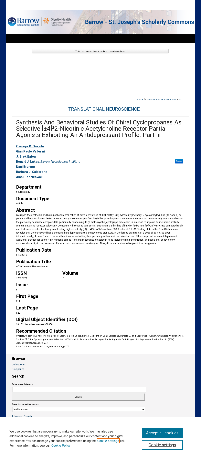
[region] (100, 438)
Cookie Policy (60, 445)
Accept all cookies (162, 433)
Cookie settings (108, 441)
